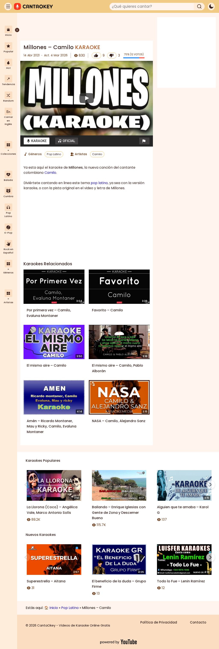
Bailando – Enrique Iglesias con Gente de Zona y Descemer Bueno (119, 512)
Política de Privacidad (158, 622)
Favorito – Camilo (107, 310)
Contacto (198, 622)
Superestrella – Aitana (46, 581)
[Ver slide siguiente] (210, 484)
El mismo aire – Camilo (46, 365)
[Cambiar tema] (211, 6)
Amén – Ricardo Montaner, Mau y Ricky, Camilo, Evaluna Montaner (51, 426)
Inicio (53, 607)
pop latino (99, 182)
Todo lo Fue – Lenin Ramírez (181, 581)
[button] (144, 141)
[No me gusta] (112, 55)
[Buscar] (199, 6)
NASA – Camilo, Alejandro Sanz (118, 420)
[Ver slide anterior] (25, 484)
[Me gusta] (96, 55)
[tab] (36, 141)
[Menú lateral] (8, 6)
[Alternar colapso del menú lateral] (17, 30)
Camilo (97, 154)
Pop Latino (54, 154)
